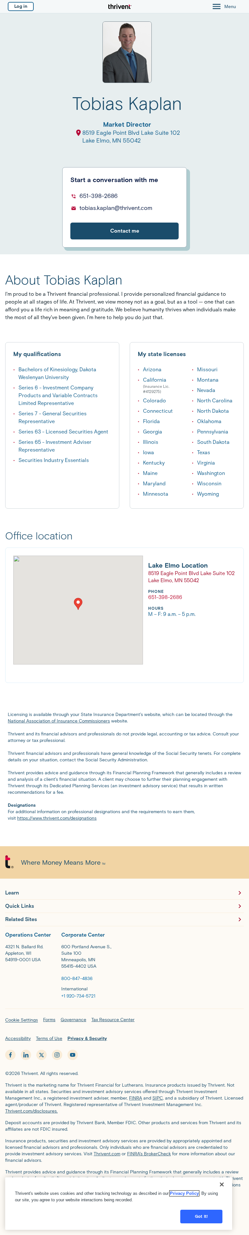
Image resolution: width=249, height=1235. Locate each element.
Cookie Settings (21, 1020)
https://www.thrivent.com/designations (57, 818)
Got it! (201, 1216)
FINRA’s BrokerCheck (149, 1154)
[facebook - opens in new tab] (10, 1054)
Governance (73, 1019)
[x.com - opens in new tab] (41, 1054)
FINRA (135, 1098)
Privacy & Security (87, 1038)
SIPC (157, 1098)
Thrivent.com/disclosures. (31, 1111)
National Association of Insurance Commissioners (59, 721)
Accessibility (18, 1038)
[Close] (222, 1184)
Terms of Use (49, 1038)
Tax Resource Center (113, 1019)
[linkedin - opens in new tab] (26, 1054)
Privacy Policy (184, 1193)
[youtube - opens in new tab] (72, 1054)
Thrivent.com (107, 1154)
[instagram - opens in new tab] (57, 1054)
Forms (49, 1019)
